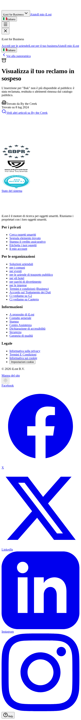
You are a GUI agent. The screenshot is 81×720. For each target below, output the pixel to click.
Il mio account (18, 248)
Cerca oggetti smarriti (22, 234)
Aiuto (33, 14)
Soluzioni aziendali (21, 264)
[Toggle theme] (5, 380)
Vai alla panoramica (18, 56)
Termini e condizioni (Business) (29, 288)
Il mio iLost (44, 14)
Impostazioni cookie (22, 361)
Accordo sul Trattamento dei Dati (30, 292)
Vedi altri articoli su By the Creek (27, 112)
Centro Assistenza (20, 325)
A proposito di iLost (21, 314)
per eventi (15, 271)
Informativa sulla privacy (24, 351)
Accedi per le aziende (15, 45)
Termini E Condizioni (22, 354)
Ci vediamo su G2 (20, 295)
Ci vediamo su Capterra (24, 299)
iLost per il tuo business (43, 45)
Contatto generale (20, 318)
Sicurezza (15, 332)
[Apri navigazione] (5, 24)
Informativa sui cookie (23, 358)
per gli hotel (16, 278)
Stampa (14, 321)
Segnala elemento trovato (25, 238)
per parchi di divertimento (25, 281)
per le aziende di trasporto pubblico (31, 274)
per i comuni (17, 267)
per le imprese (18, 285)
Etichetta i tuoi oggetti (23, 245)
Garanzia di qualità (21, 335)
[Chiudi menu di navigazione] (5, 31)
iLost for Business (13, 14)
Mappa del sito (11, 375)
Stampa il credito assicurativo (27, 241)
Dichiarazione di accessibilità (27, 328)
